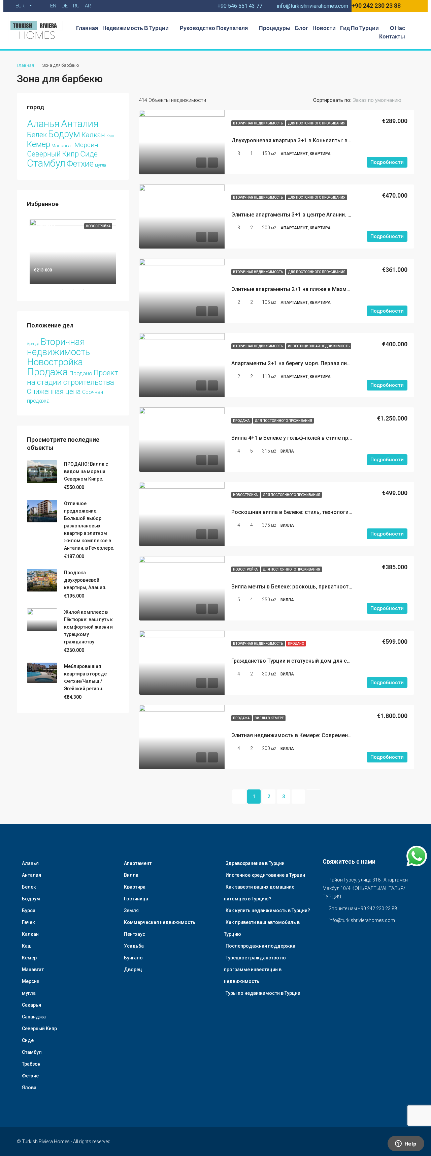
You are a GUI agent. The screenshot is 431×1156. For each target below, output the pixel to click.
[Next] (298, 796)
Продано (296, 643)
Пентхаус (134, 934)
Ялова (29, 1087)
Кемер (38, 144)
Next (124, 250)
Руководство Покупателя (214, 28)
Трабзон (31, 1064)
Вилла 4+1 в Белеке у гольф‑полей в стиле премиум (298, 438)
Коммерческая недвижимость (159, 922)
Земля (131, 910)
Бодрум (64, 134)
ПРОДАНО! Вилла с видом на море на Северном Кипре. (86, 471)
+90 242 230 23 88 (376, 5)
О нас (397, 28)
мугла (100, 165)
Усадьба (134, 946)
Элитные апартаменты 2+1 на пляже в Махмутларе (297, 289)
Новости (324, 28)
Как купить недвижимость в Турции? (268, 910)
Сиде (89, 153)
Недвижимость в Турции (135, 28)
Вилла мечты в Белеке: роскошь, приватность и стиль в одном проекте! (325, 586)
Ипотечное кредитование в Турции (265, 875)
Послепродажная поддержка (260, 946)
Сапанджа (34, 1016)
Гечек (28, 922)
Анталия (80, 123)
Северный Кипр (53, 154)
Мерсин (86, 145)
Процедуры (275, 28)
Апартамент (138, 863)
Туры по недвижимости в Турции (263, 993)
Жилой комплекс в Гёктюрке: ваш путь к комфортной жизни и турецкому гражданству (88, 626)
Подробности (387, 162)
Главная (87, 28)
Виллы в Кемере (269, 718)
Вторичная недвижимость (258, 123)
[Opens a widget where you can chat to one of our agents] (405, 1144)
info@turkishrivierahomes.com (362, 920)
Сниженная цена (54, 391)
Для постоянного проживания (316, 123)
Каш (110, 136)
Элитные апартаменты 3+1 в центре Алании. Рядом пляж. (306, 214)
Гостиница (136, 898)
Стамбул (46, 163)
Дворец (133, 969)
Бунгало (133, 957)
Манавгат (62, 145)
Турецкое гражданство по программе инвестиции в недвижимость (255, 969)
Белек (37, 135)
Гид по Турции (359, 28)
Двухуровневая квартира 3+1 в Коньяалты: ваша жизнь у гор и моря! (321, 140)
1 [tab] (66, 289)
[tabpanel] (73, 250)
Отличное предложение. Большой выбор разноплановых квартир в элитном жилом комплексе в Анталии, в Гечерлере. (89, 526)
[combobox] (382, 100)
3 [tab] (86, 289)
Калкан (93, 135)
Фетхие (80, 164)
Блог (301, 28)
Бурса (28, 910)
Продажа (241, 421)
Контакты (392, 36)
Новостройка (245, 495)
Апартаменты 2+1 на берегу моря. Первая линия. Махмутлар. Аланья (319, 363)
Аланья (43, 123)
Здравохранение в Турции (255, 863)
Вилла (131, 875)
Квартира (134, 887)
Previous (22, 250)
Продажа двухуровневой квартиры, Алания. (85, 580)
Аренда (33, 344)
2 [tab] (76, 289)
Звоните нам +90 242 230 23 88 (363, 908)
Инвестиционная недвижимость (319, 346)
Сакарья (31, 1005)
